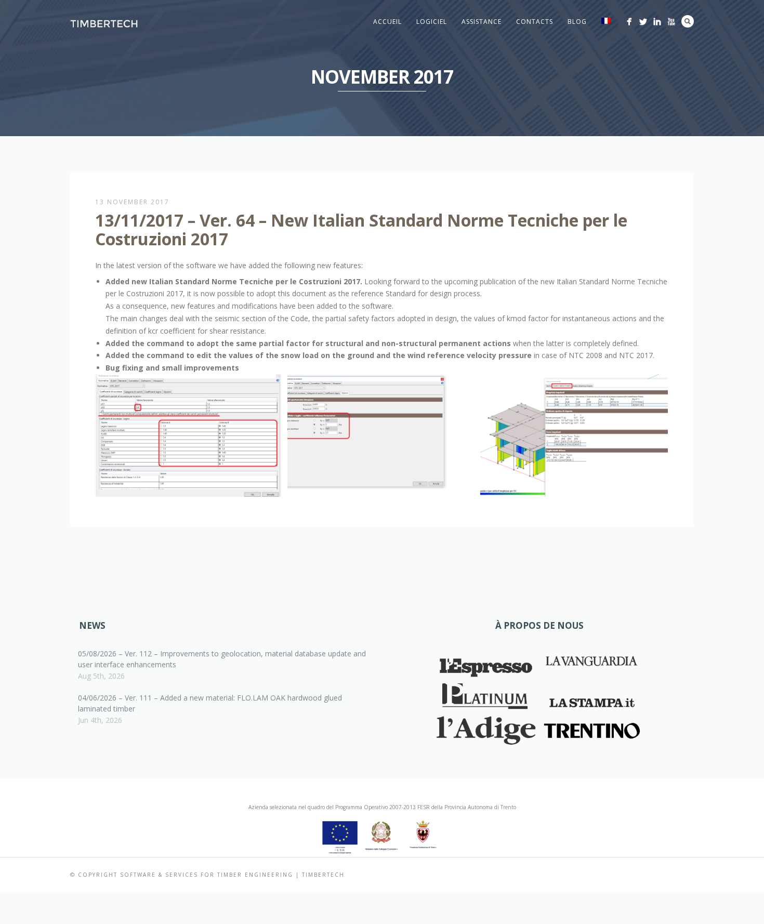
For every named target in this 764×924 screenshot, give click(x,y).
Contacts (534, 21)
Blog (577, 21)
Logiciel (431, 21)
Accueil (387, 21)
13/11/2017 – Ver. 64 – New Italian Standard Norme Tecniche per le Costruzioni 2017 (361, 229)
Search (687, 21)
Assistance (482, 21)
